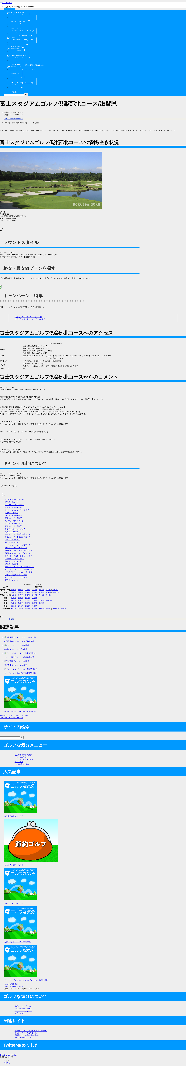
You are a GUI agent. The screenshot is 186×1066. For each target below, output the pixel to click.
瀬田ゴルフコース (11, 542)
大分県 (41, 608)
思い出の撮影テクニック (24, 1037)
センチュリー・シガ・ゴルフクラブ (18, 545)
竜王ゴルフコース (11, 580)
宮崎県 (48, 608)
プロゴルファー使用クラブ (21, 35)
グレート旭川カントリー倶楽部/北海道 (19, 657)
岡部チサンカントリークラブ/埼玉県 (14, 715)
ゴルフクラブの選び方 (23, 755)
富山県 (34, 595)
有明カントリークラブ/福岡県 (15, 649)
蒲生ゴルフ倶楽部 (11, 513)
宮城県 (34, 590)
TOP (11, 984)
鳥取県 (13, 603)
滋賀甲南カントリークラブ (15, 529)
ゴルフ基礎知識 (21, 757)
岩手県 (27, 590)
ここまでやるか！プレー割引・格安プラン (27, 65)
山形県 (48, 590)
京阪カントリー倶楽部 (13, 515)
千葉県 (41, 592)
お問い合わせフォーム (23, 1008)
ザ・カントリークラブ (13, 523)
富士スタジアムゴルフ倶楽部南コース (19, 569)
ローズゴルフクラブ (12, 540)
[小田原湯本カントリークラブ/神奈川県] (20, 637)
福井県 (48, 595)
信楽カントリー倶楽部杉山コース (17, 534)
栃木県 (20, 592)
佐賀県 (20, 608)
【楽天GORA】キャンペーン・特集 (28, 317)
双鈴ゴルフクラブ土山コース (16, 548)
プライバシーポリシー (23, 1011)
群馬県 (27, 592)
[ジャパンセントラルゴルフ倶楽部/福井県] (20, 669)
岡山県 (27, 603)
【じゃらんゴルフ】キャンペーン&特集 (30, 319)
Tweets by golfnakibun (8, 1055)
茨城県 (13, 592)
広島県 (34, 603)
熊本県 (34, 608)
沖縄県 (63, 608)
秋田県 (41, 590)
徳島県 (13, 606)
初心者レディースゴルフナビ (26, 1033)
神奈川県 (55, 592)
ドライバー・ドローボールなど (23, 69)
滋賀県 (13, 600)
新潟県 (27, 595)
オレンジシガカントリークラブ (17, 510)
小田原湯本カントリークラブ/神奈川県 (19, 641)
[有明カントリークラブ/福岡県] (16, 645)
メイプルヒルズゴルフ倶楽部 (16, 577)
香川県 (20, 606)
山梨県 (13, 595)
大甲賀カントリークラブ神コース (17, 553)
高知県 (34, 606)
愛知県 (27, 598)
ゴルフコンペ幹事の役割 (13, 903)
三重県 (34, 598)
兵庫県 (34, 600)
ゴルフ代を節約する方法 (13, 865)
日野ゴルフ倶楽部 (11, 564)
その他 (13, 92)
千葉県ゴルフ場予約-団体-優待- (27, 1035)
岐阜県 (13, 598)
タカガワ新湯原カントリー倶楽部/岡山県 (20, 711)
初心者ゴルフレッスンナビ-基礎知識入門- (31, 1031)
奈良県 (41, 600)
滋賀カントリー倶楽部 (13, 526)
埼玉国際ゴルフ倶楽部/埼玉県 (11, 718)
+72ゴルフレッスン (22, 764)
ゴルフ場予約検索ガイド (13, 119)
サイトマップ (20, 1013)
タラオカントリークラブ (14, 559)
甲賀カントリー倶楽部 (13, 518)
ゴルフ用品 (19, 762)
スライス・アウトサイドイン (22, 83)
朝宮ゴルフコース (11, 502)
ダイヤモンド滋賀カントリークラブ (18, 556)
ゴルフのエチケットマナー (14, 816)
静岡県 (20, 598)
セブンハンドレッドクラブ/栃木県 (17, 942)
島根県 (20, 603)
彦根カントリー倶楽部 (13, 561)
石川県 (41, 595)
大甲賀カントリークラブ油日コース (18, 550)
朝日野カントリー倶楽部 (14, 499)
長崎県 (27, 608)
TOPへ (7, 1063)
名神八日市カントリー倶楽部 (16, 575)
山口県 (41, 603)
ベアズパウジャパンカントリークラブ (19, 572)
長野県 (20, 595)
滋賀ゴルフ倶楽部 (11, 532)
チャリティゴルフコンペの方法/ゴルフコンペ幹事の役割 (26, 980)
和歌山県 (49, 600)
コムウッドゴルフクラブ (14, 521)
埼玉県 (34, 592)
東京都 (48, 592)
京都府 (20, 600)
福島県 (55, 590)
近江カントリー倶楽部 (13, 507)
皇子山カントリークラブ (14, 505)
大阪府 (27, 600)
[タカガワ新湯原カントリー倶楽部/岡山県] (20, 708)
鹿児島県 (55, 608)
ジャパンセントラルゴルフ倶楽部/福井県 (20, 673)
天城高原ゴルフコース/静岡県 (15, 665)
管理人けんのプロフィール (25, 1006)
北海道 (13, 590)
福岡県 (13, 608)
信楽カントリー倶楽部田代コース (17, 537)
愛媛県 (27, 606)
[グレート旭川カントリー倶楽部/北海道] (20, 653)
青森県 (20, 590)
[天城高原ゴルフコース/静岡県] (16, 661)
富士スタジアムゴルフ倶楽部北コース (19, 567)
